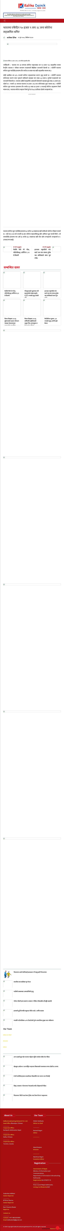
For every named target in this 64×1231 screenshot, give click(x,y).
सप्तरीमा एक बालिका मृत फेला (22, 982)
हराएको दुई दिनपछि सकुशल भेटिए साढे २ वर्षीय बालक (29, 1011)
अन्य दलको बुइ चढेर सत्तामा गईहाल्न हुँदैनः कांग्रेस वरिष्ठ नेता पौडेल (32, 1057)
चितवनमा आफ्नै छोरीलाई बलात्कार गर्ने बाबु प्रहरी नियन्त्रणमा (30, 972)
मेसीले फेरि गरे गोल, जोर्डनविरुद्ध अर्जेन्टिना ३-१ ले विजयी (11, 293)
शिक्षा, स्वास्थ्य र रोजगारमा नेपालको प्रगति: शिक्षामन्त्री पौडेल (30, 1086)
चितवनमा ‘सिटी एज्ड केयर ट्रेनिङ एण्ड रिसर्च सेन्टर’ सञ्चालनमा (30, 1095)
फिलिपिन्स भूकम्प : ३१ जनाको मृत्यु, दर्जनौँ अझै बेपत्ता (50, 321)
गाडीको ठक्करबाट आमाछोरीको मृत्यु (24, 991)
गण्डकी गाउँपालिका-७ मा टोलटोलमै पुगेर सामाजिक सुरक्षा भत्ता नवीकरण (34, 1020)
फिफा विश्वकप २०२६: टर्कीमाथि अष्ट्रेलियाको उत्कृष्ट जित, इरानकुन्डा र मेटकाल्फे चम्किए (31, 322)
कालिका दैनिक (11, 37)
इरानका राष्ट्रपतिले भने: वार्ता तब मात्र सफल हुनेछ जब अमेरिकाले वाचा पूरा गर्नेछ (51, 294)
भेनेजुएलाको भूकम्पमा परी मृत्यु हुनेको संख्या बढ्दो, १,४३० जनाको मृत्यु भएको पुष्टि (31, 294)
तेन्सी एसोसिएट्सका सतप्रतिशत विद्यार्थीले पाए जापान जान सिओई (32, 1076)
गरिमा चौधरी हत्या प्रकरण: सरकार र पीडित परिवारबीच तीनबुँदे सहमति (33, 1001)
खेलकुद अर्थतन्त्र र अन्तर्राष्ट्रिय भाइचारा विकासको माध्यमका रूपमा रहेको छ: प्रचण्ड (36, 1066)
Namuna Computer (55, 1229)
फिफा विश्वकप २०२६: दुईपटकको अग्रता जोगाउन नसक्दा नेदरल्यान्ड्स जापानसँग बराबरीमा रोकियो (11, 323)
